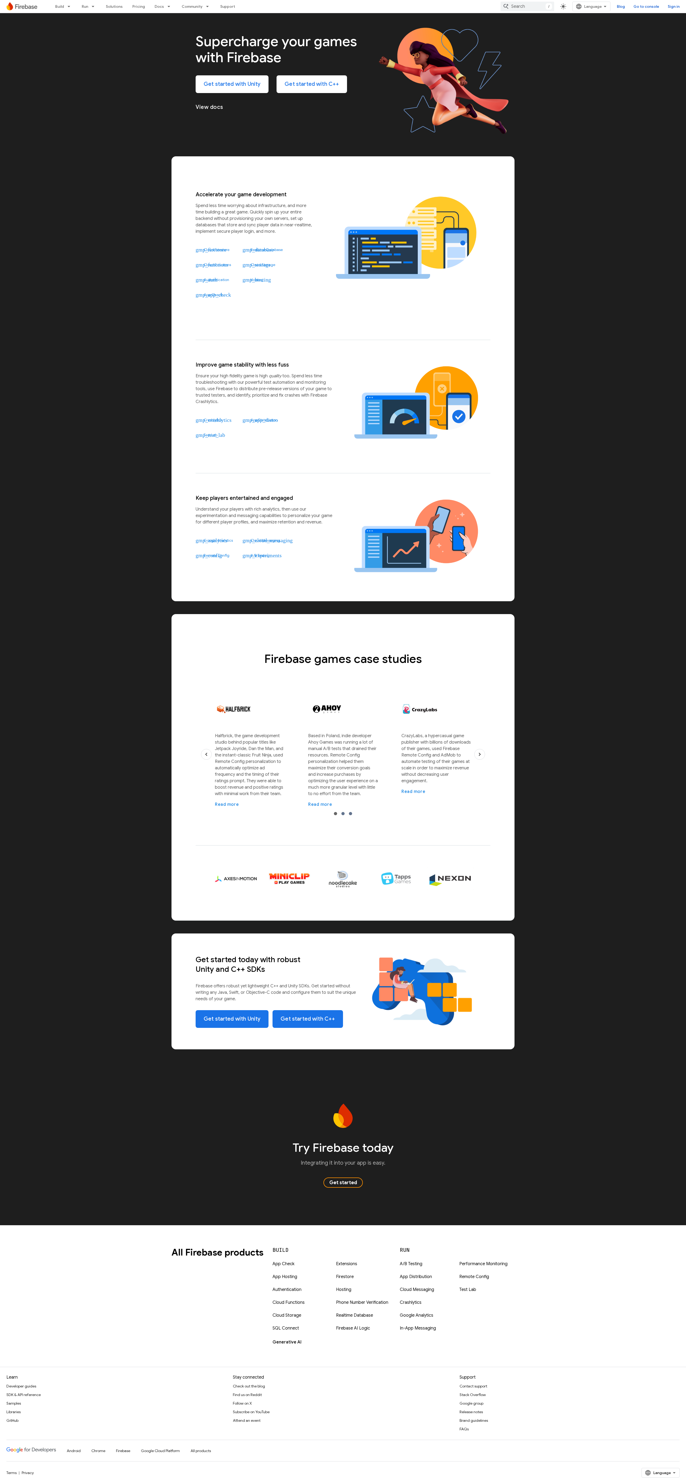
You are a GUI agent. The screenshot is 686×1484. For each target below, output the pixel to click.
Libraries (13, 1411)
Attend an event (246, 1420)
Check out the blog (249, 1386)
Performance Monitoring (483, 1264)
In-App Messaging (418, 1328)
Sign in (674, 6)
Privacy (28, 1473)
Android (74, 1450)
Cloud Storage (287, 1315)
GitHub (12, 1420)
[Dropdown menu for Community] (209, 6)
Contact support (473, 1386)
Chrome (98, 1450)
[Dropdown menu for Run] (94, 6)
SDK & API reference (23, 1394)
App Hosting (285, 1276)
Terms (11, 1473)
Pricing (138, 6)
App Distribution (416, 1276)
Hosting (343, 1289)
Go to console (646, 6)
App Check (283, 1264)
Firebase (123, 1450)
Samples (13, 1403)
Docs (159, 6)
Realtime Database (354, 1315)
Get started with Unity (232, 84)
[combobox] (527, 6)
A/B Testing (411, 1264)
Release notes (471, 1411)
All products (201, 1450)
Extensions (346, 1264)
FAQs (464, 1429)
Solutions (114, 6)
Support (227, 6)
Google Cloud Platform (160, 1450)
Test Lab (467, 1289)
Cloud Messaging (417, 1289)
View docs (209, 107)
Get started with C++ (312, 84)
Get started (343, 1183)
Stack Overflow (473, 1394)
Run (85, 6)
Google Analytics (416, 1315)
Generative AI (287, 1342)
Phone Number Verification (362, 1302)
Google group (471, 1403)
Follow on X (242, 1403)
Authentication (287, 1289)
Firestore (345, 1276)
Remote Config (474, 1276)
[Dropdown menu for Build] (70, 6)
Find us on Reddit (247, 1394)
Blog (621, 6)
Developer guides (21, 1386)
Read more (227, 804)
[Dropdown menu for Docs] (170, 6)
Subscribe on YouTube (251, 1411)
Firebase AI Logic (353, 1328)
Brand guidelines (474, 1420)
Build (59, 6)
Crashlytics (411, 1302)
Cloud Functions (289, 1302)
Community (192, 6)
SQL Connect (286, 1328)
